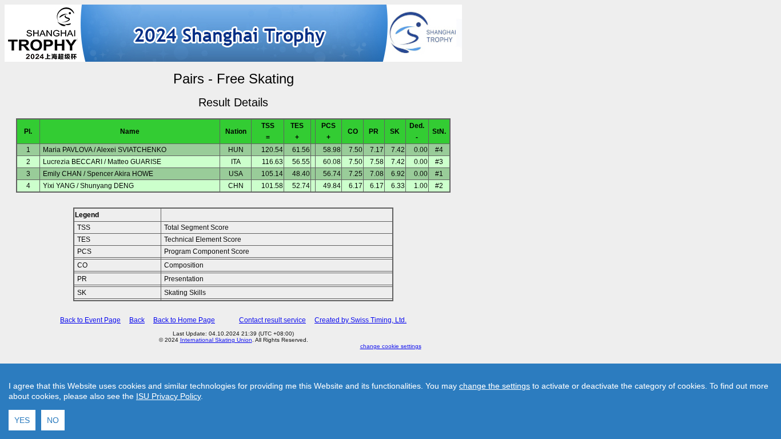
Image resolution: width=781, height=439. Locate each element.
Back (137, 320)
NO (53, 420)
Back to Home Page (184, 320)
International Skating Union (216, 340)
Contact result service (272, 320)
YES (22, 420)
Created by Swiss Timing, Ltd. (360, 320)
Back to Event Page (90, 320)
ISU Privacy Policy (168, 396)
